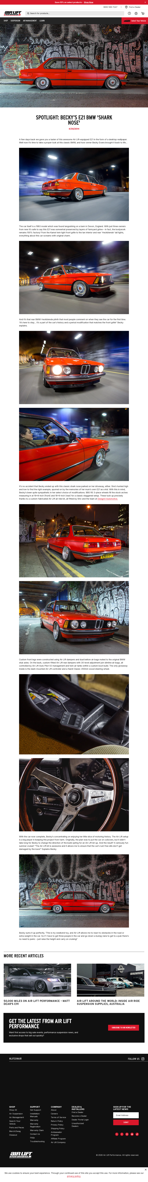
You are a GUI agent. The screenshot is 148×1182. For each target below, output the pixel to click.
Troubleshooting (37, 1141)
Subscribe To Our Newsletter (123, 1028)
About (53, 1110)
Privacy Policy (57, 1125)
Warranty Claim (37, 1130)
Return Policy (57, 1121)
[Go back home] (13, 13)
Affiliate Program (58, 1138)
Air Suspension (16, 1113)
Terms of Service (58, 1117)
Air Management (16, 1117)
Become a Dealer (79, 1116)
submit (126, 1122)
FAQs (32, 1138)
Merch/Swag (15, 1131)
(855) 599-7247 (110, 7)
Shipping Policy (57, 1128)
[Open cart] (142, 13)
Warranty (34, 1120)
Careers (54, 1113)
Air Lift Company (58, 1142)
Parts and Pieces (16, 1127)
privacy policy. (74, 1176)
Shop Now (88, 2)
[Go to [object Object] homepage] (20, 1155)
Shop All (13, 1110)
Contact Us (35, 1134)
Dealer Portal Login (80, 1120)
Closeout (13, 1135)
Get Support (35, 1110)
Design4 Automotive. (108, 499)
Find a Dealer (77, 1112)
